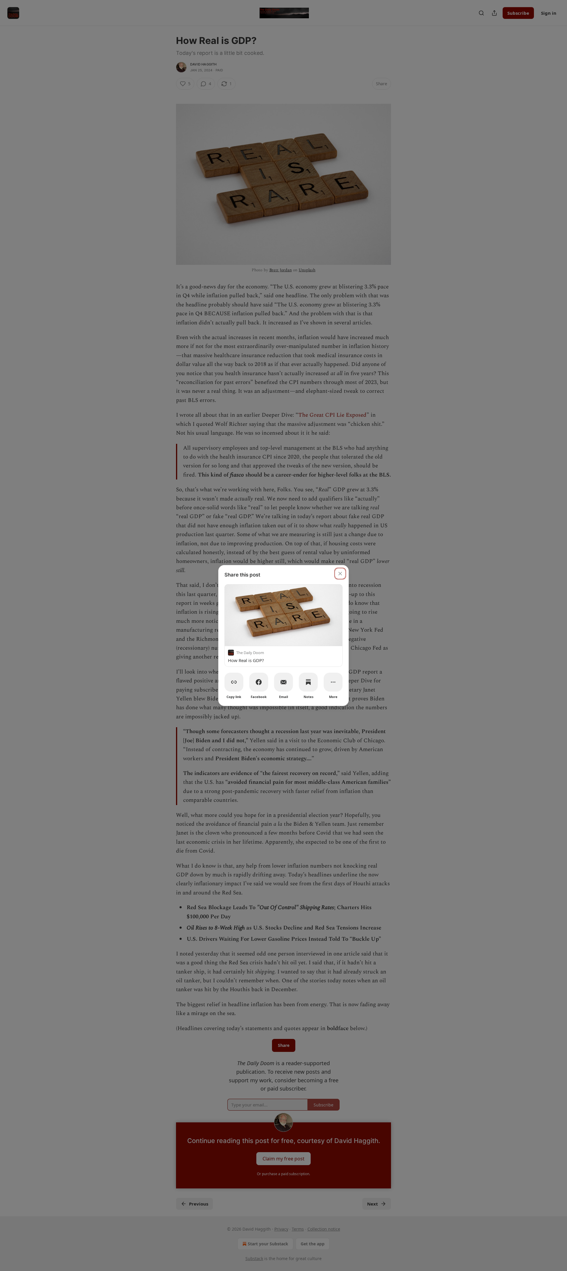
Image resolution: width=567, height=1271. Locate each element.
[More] (333, 682)
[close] (340, 573)
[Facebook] (258, 682)
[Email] (283, 682)
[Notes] (308, 682)
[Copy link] (233, 682)
